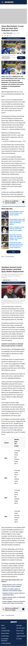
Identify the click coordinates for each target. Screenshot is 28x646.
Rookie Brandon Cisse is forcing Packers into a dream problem (12, 585)
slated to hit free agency (12, 329)
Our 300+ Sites (20, 628)
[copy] (10, 36)
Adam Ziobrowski (7, 33)
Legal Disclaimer (21, 636)
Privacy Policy (5, 633)
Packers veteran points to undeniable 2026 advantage (13, 598)
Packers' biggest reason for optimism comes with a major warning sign (13, 602)
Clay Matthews (5, 170)
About (3, 625)
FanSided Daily (5, 630)
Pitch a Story (19, 630)
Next (21, 57)
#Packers (4, 133)
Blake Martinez (10, 123)
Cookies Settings (6, 643)
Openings (19, 625)
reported (7, 99)
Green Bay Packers (10, 256)
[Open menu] (2, 2)
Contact (3, 628)
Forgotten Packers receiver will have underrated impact (13, 594)
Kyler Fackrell (12, 161)
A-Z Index (19, 638)
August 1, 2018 (21, 141)
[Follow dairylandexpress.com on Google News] (23, 202)
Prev (5, 57)
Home (2, 256)
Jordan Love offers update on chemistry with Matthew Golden (12, 589)
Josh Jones (4, 157)
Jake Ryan (8, 76)
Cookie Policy (5, 636)
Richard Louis (6, 280)
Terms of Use (20, 633)
